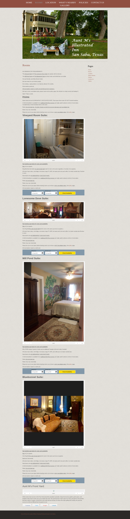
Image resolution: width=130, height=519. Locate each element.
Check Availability (67, 193)
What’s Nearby (67, 3)
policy (70, 112)
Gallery (65, 5)
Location (51, 3)
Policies (83, 3)
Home (29, 3)
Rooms (39, 3)
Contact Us (97, 3)
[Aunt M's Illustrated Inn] (65, 34)
